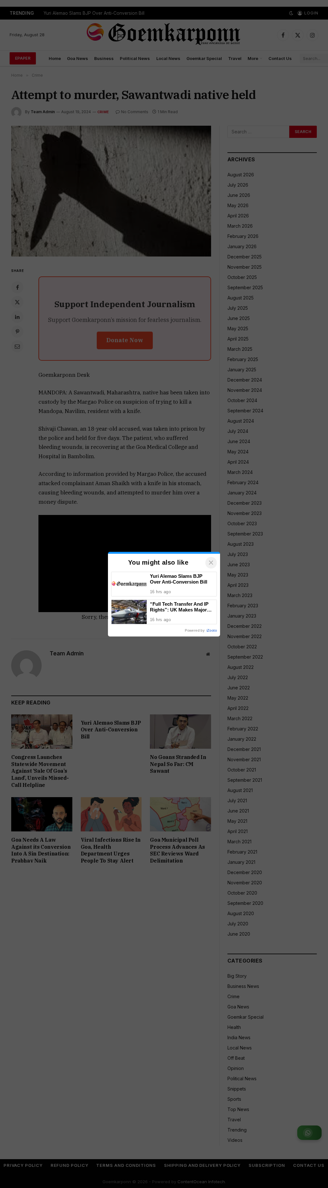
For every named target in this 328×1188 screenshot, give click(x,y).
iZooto (212, 630)
